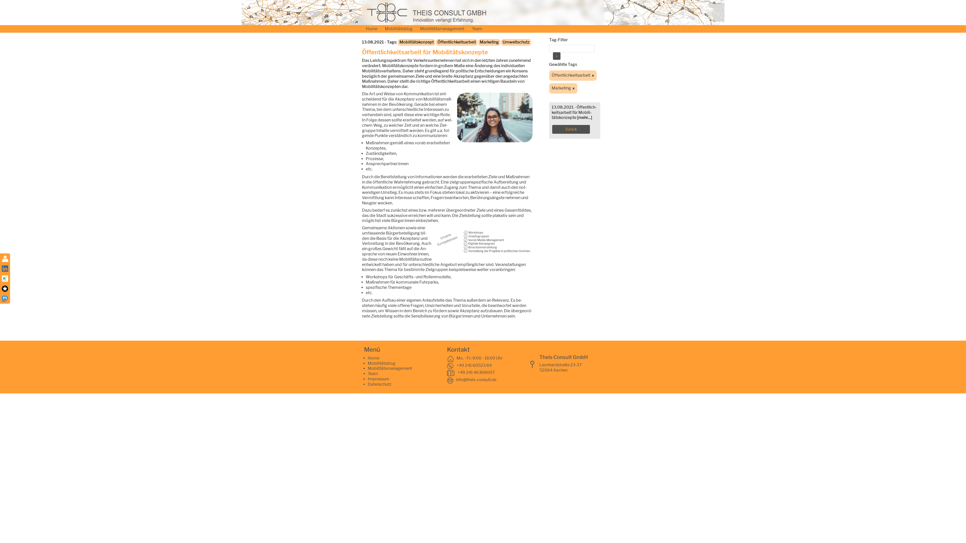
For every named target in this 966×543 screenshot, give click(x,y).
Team (477, 28)
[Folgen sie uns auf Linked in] (5, 268)
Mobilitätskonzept (416, 42)
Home (371, 28)
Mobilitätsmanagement (442, 28)
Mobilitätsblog (399, 28)
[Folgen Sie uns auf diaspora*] (5, 288)
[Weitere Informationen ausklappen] (5, 258)
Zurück (571, 129)
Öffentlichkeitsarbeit (456, 42)
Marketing (489, 42)
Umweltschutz (516, 42)
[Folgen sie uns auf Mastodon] (5, 298)
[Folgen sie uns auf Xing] (5, 278)
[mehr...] (584, 117)
